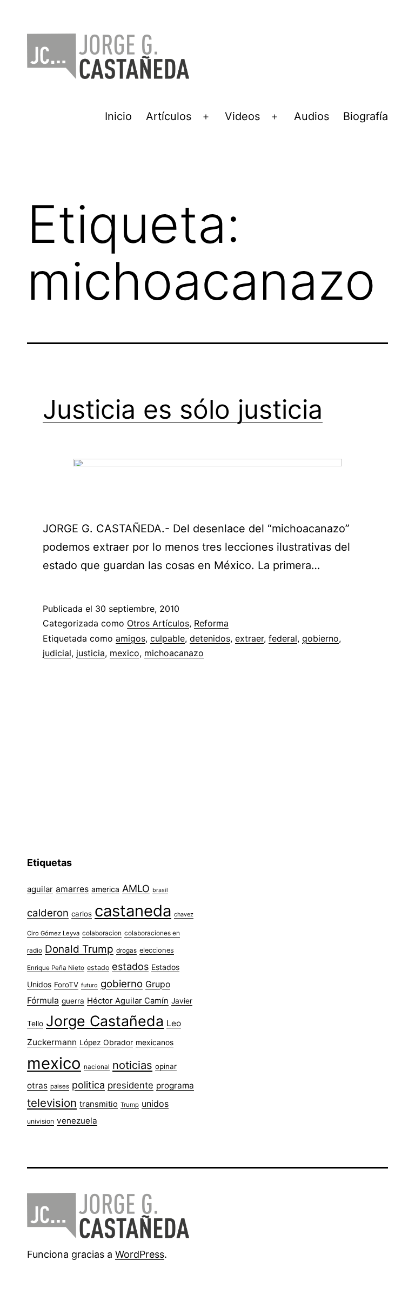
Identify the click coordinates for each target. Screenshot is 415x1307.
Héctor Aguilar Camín (128, 1001)
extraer (249, 638)
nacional (97, 1067)
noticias (132, 1065)
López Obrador (106, 1042)
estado (98, 967)
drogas (126, 950)
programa (175, 1085)
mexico (124, 653)
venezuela (77, 1120)
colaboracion (102, 933)
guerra (73, 1000)
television (52, 1103)
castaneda (133, 910)
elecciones (156, 950)
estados (130, 966)
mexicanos (154, 1042)
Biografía (365, 116)
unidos (155, 1103)
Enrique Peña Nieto (55, 968)
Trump (130, 1104)
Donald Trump (79, 949)
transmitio (98, 1104)
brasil (160, 890)
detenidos (210, 638)
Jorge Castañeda (105, 1020)
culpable (167, 638)
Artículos (168, 116)
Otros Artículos (158, 623)
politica (88, 1085)
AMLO (136, 888)
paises (59, 1086)
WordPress (139, 1254)
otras (37, 1085)
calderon (48, 913)
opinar (166, 1066)
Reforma (211, 623)
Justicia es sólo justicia (183, 409)
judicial (57, 653)
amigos (130, 638)
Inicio (118, 116)
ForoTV (66, 984)
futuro (89, 985)
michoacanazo (174, 653)
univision (40, 1121)
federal (283, 638)
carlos (81, 913)
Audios (311, 116)
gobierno (320, 638)
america (105, 889)
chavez (183, 914)
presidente (130, 1085)
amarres (72, 889)
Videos (242, 116)
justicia (90, 653)
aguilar (40, 889)
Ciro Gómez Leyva (53, 933)
